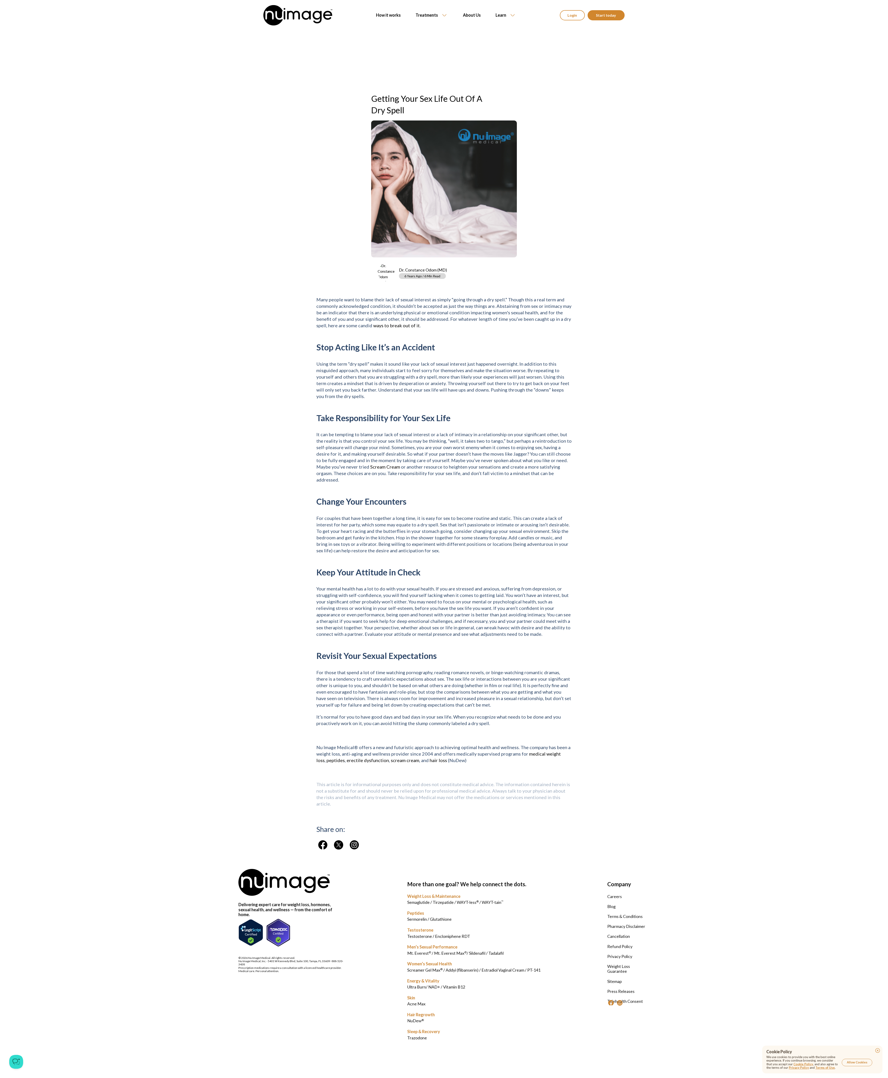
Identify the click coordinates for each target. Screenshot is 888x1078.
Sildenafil (477, 953)
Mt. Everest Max (450, 953)
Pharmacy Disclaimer (626, 926)
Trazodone (417, 1037)
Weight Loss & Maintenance (433, 896)
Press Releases (621, 991)
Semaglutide (418, 902)
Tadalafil (496, 953)
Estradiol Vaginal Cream (502, 970)
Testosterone (420, 930)
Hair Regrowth (421, 1014)
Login (572, 15)
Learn (501, 15)
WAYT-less (468, 902)
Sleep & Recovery (423, 1031)
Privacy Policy (619, 956)
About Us (472, 15)
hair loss (438, 760)
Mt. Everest (419, 953)
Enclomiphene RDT (452, 936)
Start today (606, 15)
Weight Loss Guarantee (618, 969)
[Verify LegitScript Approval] (250, 932)
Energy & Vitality (423, 980)
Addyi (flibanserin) (462, 970)
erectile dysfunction (368, 760)
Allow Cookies (857, 1062)
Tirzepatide (443, 902)
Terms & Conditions (625, 916)
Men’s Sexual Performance (432, 946)
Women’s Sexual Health (429, 963)
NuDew (415, 1020)
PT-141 (533, 970)
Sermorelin (417, 919)
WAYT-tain (492, 902)
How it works (388, 15)
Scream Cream (385, 467)
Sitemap (614, 981)
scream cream (405, 760)
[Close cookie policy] (877, 1050)
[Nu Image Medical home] (297, 15)
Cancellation (618, 936)
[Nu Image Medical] (322, 845)
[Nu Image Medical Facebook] (611, 1003)
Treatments (427, 15)
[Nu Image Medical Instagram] (619, 1003)
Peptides (415, 913)
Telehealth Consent (625, 1001)
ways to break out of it (396, 325)
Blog (611, 906)
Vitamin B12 (454, 986)
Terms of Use (825, 1067)
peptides (336, 760)
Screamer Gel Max (425, 970)
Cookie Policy (803, 1064)
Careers (614, 896)
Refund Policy (619, 946)
